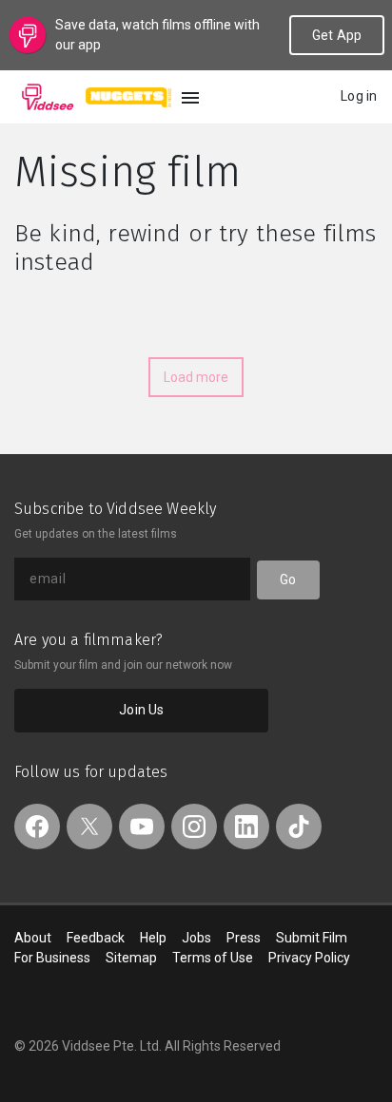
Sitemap (131, 957)
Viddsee (47, 97)
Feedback (96, 937)
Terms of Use (212, 957)
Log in (359, 96)
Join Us (141, 709)
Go (288, 579)
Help (153, 937)
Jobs (196, 937)
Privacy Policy (309, 957)
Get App (337, 35)
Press (243, 937)
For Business (52, 957)
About (32, 937)
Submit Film (311, 937)
